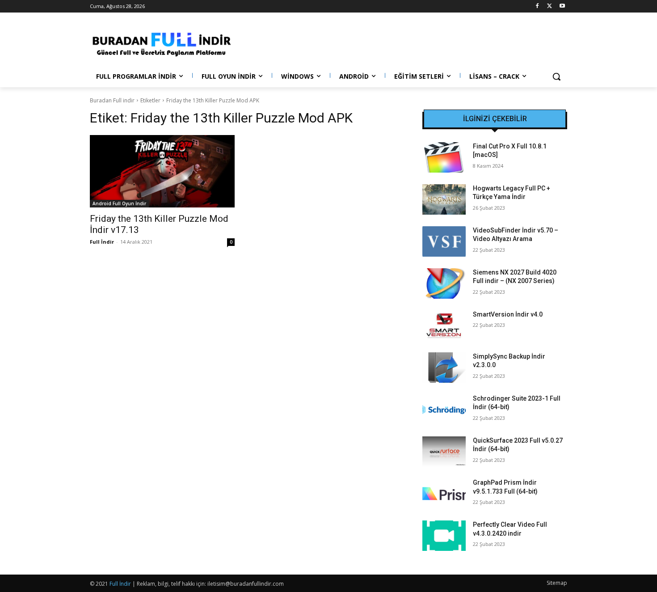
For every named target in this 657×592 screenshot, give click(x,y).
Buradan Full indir (112, 100)
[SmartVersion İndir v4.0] (444, 325)
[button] (556, 76)
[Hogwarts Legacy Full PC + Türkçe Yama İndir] (444, 199)
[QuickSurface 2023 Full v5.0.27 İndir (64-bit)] (444, 451)
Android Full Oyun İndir (119, 203)
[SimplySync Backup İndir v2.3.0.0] (444, 367)
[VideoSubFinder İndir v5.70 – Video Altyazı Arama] (444, 241)
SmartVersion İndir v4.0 (508, 314)
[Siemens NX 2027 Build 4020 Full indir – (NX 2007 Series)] (444, 283)
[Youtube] (562, 6)
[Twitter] (549, 6)
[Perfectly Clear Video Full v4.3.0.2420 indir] (444, 535)
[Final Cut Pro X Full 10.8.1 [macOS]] (444, 157)
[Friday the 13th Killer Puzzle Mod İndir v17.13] (162, 171)
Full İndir (102, 241)
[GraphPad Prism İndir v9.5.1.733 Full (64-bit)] (444, 493)
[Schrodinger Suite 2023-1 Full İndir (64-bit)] (444, 409)
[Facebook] (537, 6)
